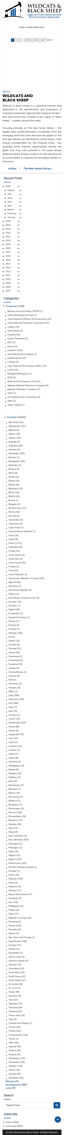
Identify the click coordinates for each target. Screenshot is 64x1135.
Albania (12, 430)
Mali (11, 781)
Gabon (12, 640)
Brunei (12, 500)
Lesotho (12, 750)
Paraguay (13, 898)
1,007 (43, 40)
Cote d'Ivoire (15, 562)
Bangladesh (14, 461)
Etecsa (10, 346)
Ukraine (12, 1050)
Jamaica (13, 715)
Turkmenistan (15, 1035)
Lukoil (10, 369)
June (9, 198)
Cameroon (14, 523)
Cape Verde (14, 527)
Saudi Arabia (15, 941)
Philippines (14, 906)
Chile (11, 539)
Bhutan (12, 477)
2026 (8, 186)
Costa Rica (14, 559)
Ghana (12, 652)
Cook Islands (15, 555)
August (10, 190)
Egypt (11, 609)
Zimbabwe (14, 1077)
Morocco (13, 812)
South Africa (14, 972)
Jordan (12, 718)
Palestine (13, 886)
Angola (12, 438)
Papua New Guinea (18, 894)
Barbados (13, 465)
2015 (8, 260)
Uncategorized (13, 1084)
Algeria (12, 434)
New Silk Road (16, 839)
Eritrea (12, 621)
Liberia (12, 754)
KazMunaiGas (14, 358)
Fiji (10, 637)
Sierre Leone (15, 957)
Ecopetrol (12, 334)
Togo (11, 1019)
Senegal (13, 945)
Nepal (11, 832)
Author (12, 168)
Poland (12, 910)
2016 (8, 256)
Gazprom (12, 350)
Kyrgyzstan (14, 734)
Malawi (12, 769)
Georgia (12, 648)
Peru (11, 902)
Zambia (12, 1074)
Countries (12, 417)
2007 (8, 291)
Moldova (13, 800)
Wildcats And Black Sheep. (26, 1132)
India (11, 695)
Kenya (12, 726)
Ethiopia (12, 633)
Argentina (13, 445)
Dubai (11, 594)
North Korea (15, 863)
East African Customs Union (22, 598)
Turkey (12, 1031)
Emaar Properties (16, 338)
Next (49, 40)
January (11, 217)
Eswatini (13, 629)
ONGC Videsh (14, 405)
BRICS (12, 496)
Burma (12, 512)
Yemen (12, 1070)
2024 (8, 225)
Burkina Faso (15, 508)
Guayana (13, 664)
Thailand (13, 1011)
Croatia (12, 566)
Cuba (11, 570)
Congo (12, 551)
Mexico (12, 793)
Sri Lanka (13, 984)
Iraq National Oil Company (20, 354)
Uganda (12, 1046)
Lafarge (11, 362)
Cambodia (14, 519)
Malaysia (13, 773)
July (9, 194)
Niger (11, 851)
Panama (13, 890)
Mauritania (14, 785)
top (58, 1119)
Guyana (12, 676)
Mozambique (15, 816)
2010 (8, 279)
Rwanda (13, 929)
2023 (8, 229)
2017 (8, 252)
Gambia (12, 644)
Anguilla (12, 441)
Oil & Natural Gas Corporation (22, 397)
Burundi (12, 516)
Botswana (13, 488)
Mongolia (13, 804)
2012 (8, 271)
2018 (8, 248)
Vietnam (13, 1066)
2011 (8, 275)
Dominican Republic (18, 590)
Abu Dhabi (14, 422)
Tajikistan (13, 1003)
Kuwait (12, 730)
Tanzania (13, 1007)
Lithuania (13, 761)
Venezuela (14, 1062)
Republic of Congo (18, 918)
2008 (8, 287)
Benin (11, 473)
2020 (8, 240)
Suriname (13, 996)
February (11, 213)
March (10, 209)
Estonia (12, 625)
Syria (11, 999)
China (11, 543)
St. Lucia (13, 988)
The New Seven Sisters (37, 168)
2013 (8, 267)
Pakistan (13, 878)
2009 (8, 283)
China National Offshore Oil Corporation (27, 319)
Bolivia (12, 480)
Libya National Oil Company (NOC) (24, 366)
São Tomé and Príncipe (20, 937)
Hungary (13, 687)
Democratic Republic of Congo (24, 578)
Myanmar (13, 820)
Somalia (12, 964)
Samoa (12, 933)
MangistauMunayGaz (17, 373)
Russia (12, 925)
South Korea (15, 976)
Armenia (13, 449)
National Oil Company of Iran (21, 381)
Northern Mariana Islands (21, 867)
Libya (11, 757)
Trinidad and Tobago (19, 1023)
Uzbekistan (14, 1058)
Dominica (13, 586)
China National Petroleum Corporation (26, 323)
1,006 (35, 40)
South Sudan (15, 980)
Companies (12, 306)
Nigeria (12, 855)
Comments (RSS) (14, 1126)
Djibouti (12, 582)
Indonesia (13, 699)
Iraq (10, 707)
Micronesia (14, 796)
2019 (8, 244)
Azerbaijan (14, 453)
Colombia (13, 547)
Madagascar (15, 765)
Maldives (13, 777)
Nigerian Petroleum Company (22, 389)
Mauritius (13, 789)
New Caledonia (16, 835)
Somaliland (14, 968)
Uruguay (13, 1054)
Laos (11, 738)
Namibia (13, 824)
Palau (11, 882)
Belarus (12, 469)
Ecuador (13, 601)
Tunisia (12, 1027)
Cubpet (11, 327)
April (9, 205)
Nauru (12, 828)
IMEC (11, 691)
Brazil (11, 492)
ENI (9, 342)
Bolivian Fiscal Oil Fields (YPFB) (23, 311)
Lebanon (13, 746)
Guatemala (14, 660)
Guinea (12, 668)
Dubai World (13, 330)
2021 (8, 236)
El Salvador (14, 613)
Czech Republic (16, 574)
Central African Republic (20, 531)
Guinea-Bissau (16, 672)
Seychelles (14, 953)
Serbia (12, 949)
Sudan (12, 992)
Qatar (11, 914)
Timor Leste (14, 1015)
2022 (8, 232)
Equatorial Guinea (17, 617)
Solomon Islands (17, 960)
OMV (9, 401)
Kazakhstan (14, 722)
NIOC (10, 393)
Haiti (11, 679)
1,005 (27, 40)
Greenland (14, 656)
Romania (13, 921)
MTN (9, 377)
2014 (8, 263)
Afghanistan (14, 426)
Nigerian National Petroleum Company (26, 385)
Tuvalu (12, 1038)
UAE (11, 1042)
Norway (12, 871)
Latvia (11, 742)
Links (8, 1088)
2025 (8, 221)
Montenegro (15, 808)
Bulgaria (13, 504)
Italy (11, 711)
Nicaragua (14, 843)
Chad (11, 535)
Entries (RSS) (12, 1122)
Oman (12, 875)
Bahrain (12, 457)
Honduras (13, 683)
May (9, 201)
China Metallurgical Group (20, 315)
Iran (10, 703)
